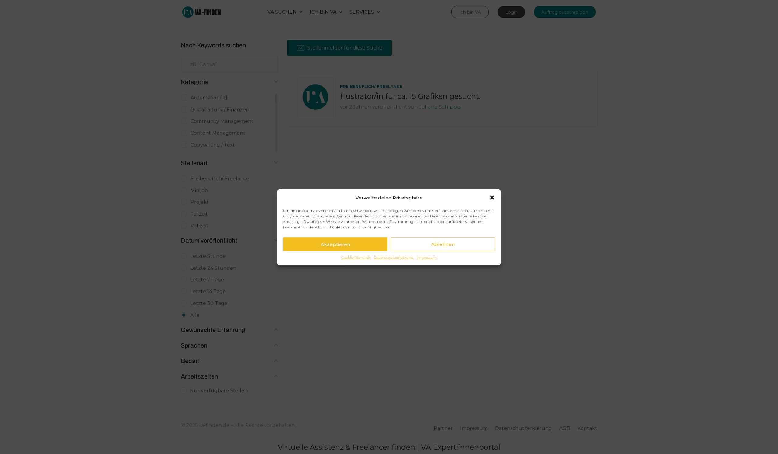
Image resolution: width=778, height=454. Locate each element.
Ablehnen (443, 244)
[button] (492, 198)
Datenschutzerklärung (394, 257)
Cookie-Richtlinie (356, 257)
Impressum (427, 257)
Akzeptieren (335, 244)
